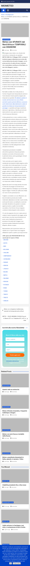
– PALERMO (5, 278)
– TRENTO (5, 294)
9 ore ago (6, 487)
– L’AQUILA (5, 268)
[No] (28, 555)
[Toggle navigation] (8, 10)
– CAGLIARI (5, 252)
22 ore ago (6, 506)
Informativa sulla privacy (12, 361)
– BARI (4, 246)
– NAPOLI (5, 275)
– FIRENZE (5, 262)
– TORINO (5, 291)
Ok (10, 563)
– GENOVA (5, 265)
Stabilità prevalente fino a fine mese (14, 485)
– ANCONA (5, 240)
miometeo (14, 50)
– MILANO (5, 272)
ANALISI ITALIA (6, 481)
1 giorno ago (7, 529)
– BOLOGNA (5, 249)
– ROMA (4, 288)
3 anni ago (6, 391)
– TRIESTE (5, 297)
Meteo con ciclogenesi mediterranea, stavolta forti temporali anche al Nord (14, 310)
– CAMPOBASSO (6, 256)
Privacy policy (16, 563)
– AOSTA (4, 243)
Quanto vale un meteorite (10, 389)
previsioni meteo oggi (8, 502)
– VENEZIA (5, 300)
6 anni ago (6, 50)
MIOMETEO (7, 5)
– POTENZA (5, 284)
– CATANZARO (6, 259)
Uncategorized (6, 39)
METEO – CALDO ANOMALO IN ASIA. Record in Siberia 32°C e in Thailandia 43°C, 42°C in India (14, 318)
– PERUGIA (5, 281)
